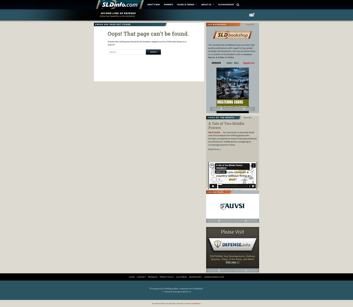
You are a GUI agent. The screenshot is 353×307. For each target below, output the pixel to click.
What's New (153, 4)
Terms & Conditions (192, 303)
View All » (250, 24)
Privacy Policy (167, 277)
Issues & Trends (185, 4)
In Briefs (168, 4)
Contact (141, 277)
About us (206, 4)
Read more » (214, 149)
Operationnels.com (214, 277)
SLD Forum (181, 277)
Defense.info (195, 277)
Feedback (152, 277)
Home (132, 277)
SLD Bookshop (226, 4)
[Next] (244, 109)
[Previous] (221, 109)
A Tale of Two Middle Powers (226, 125)
